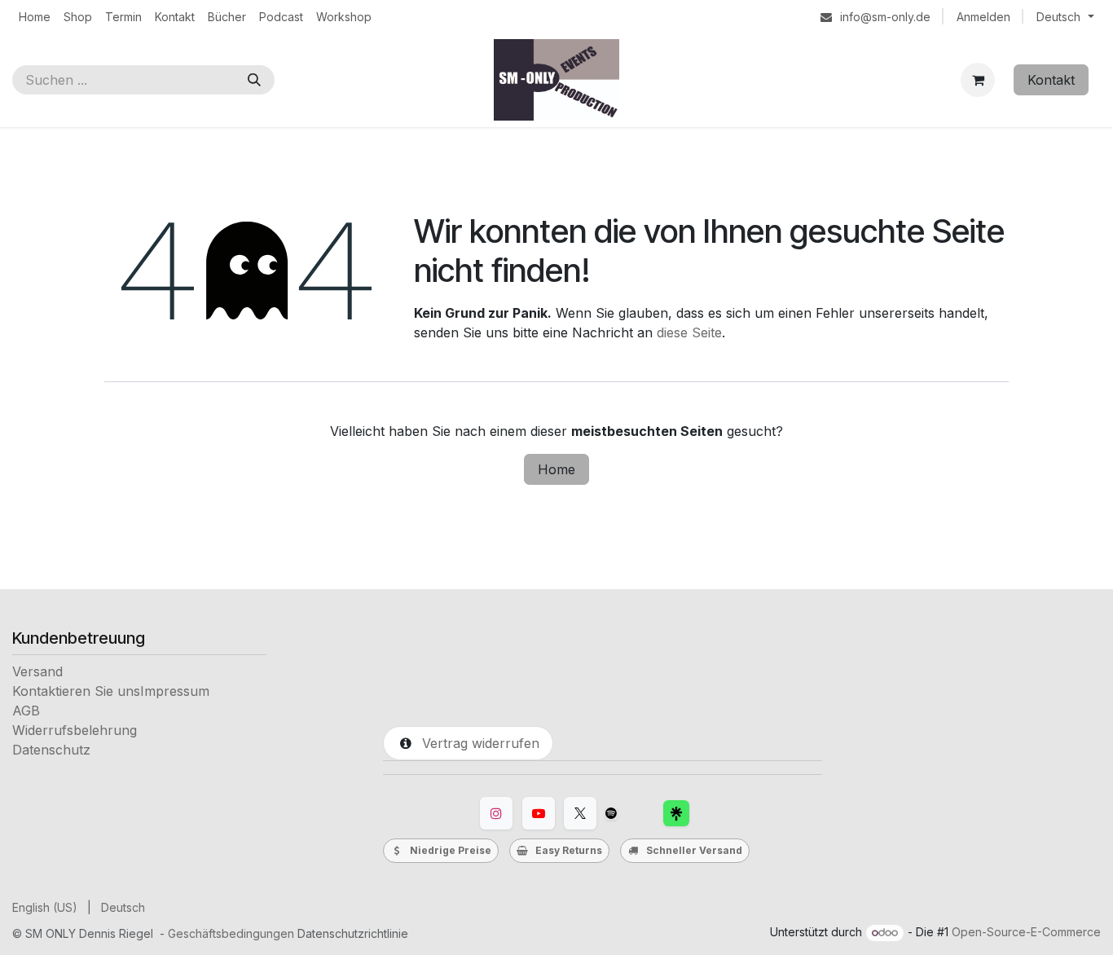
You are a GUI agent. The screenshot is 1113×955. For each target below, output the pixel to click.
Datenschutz (51, 750)
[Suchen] (254, 80)
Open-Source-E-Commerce (1026, 932)
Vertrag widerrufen (476, 743)
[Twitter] (580, 813)
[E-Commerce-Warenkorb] (978, 80)
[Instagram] (496, 813)
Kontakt (1051, 80)
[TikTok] (611, 813)
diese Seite (689, 332)
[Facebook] (676, 813)
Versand (37, 671)
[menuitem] (34, 17)
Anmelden (983, 17)
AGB (26, 710)
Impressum (174, 691)
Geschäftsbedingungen (231, 933)
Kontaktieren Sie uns (76, 691)
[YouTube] (538, 813)
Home (556, 469)
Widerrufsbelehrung (74, 730)
